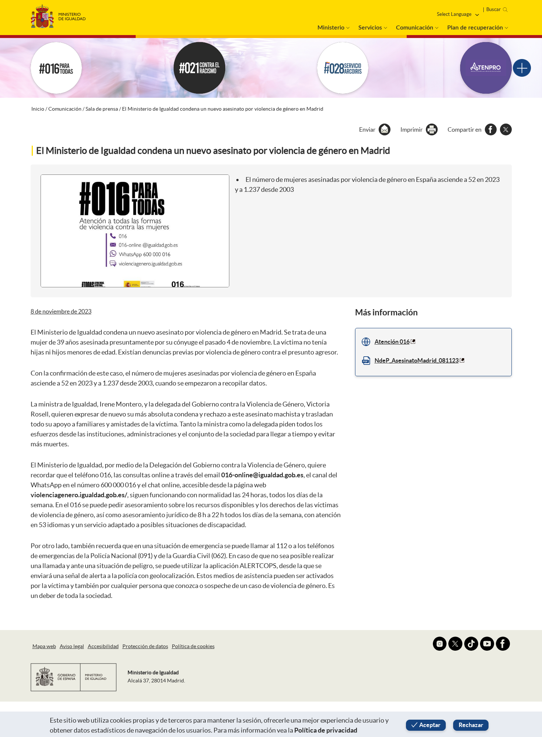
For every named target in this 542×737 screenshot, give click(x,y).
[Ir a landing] (522, 68)
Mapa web (44, 646)
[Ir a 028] (343, 68)
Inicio (37, 109)
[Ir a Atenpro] (486, 68)
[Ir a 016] (56, 68)
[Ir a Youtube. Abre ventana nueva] (487, 644)
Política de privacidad (325, 730)
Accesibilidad (103, 646)
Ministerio (330, 28)
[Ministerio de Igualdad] (58, 14)
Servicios (370, 28)
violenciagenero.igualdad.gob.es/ (79, 495)
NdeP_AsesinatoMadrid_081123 (417, 360)
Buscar (493, 9)
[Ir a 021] (199, 68)
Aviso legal (72, 646)
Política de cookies (193, 646)
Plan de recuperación (475, 28)
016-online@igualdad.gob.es (262, 475)
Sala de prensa (102, 109)
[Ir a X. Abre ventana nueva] (455, 644)
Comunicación (414, 28)
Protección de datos (145, 646)
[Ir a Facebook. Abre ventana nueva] (503, 644)
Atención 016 (392, 341)
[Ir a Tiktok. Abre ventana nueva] (471, 644)
